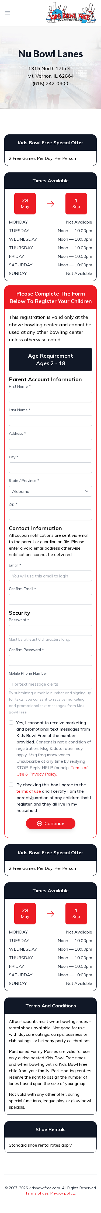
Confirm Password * (26, 649)
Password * (19, 619)
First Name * (20, 386)
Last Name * (20, 409)
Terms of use (36, 1193)
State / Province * (24, 480)
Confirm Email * (22, 588)
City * (13, 457)
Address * (17, 433)
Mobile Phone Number (28, 673)
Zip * (13, 504)
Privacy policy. (62, 1193)
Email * (15, 565)
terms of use (28, 791)
